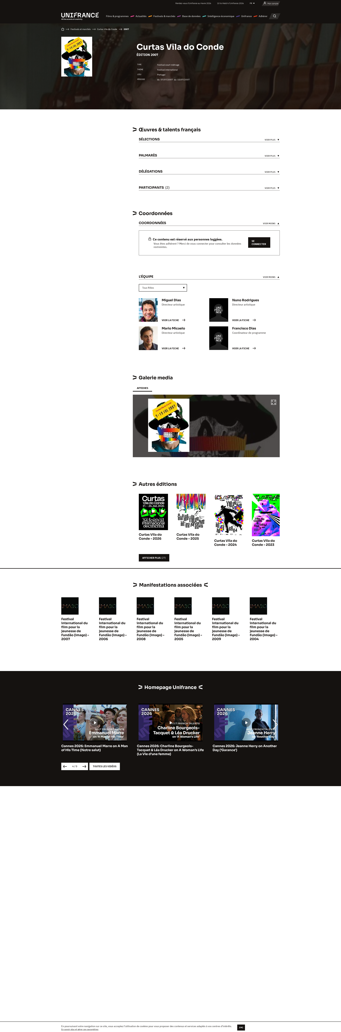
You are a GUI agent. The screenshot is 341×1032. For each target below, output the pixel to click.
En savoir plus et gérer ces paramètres (79, 1029)
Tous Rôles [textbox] (148, 287)
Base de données (191, 16)
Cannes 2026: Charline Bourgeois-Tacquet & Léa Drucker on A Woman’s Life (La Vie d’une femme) (94, 750)
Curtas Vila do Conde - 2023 (263, 543)
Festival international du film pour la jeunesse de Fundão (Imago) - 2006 (113, 629)
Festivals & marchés (164, 16)
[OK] (241, 1027)
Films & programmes (117, 16)
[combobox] (163, 288)
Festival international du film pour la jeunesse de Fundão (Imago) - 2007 (75, 629)
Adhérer (263, 16)
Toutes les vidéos (104, 766)
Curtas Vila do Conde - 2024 (225, 543)
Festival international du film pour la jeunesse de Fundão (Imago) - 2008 (150, 629)
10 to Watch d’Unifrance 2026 (230, 3)
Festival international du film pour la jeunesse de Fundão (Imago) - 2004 (263, 629)
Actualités (141, 16)
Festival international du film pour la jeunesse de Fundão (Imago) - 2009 (226, 629)
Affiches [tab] (142, 388)
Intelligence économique (221, 16)
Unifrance (246, 16)
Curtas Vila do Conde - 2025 (187, 537)
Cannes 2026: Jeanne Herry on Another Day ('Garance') (169, 748)
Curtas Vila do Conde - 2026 (150, 537)
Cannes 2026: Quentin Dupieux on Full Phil (244, 748)
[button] (273, 402)
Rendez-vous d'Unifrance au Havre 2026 (193, 3)
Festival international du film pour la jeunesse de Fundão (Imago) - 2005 (188, 629)
